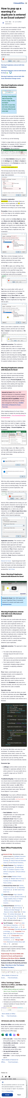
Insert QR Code (8, 933)
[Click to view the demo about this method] (10, 73)
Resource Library (9, 912)
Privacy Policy (9, 1091)
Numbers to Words (9, 937)
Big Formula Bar (17, 907)
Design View (7, 907)
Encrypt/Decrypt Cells (10, 916)
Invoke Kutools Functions (16, 862)
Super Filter (12, 918)
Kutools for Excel (6, 561)
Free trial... (5, 407)
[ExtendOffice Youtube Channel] (9, 1076)
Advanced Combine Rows (14, 942)
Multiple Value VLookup (17, 878)
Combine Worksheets (15, 914)
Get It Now (12, 569)
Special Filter (22, 918)
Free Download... (13, 978)
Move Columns (20, 896)
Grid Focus (18, 905)
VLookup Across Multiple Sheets (12, 880)
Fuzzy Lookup (7, 883)
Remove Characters (12, 925)
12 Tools (17, 923)
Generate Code (9, 858)
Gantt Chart (14, 927)
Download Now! (6, 604)
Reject (19, 1094)
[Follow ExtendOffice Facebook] (2, 1076)
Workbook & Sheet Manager (12, 910)
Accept (7, 1094)
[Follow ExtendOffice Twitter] (6, 1076)
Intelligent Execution (20, 856)
